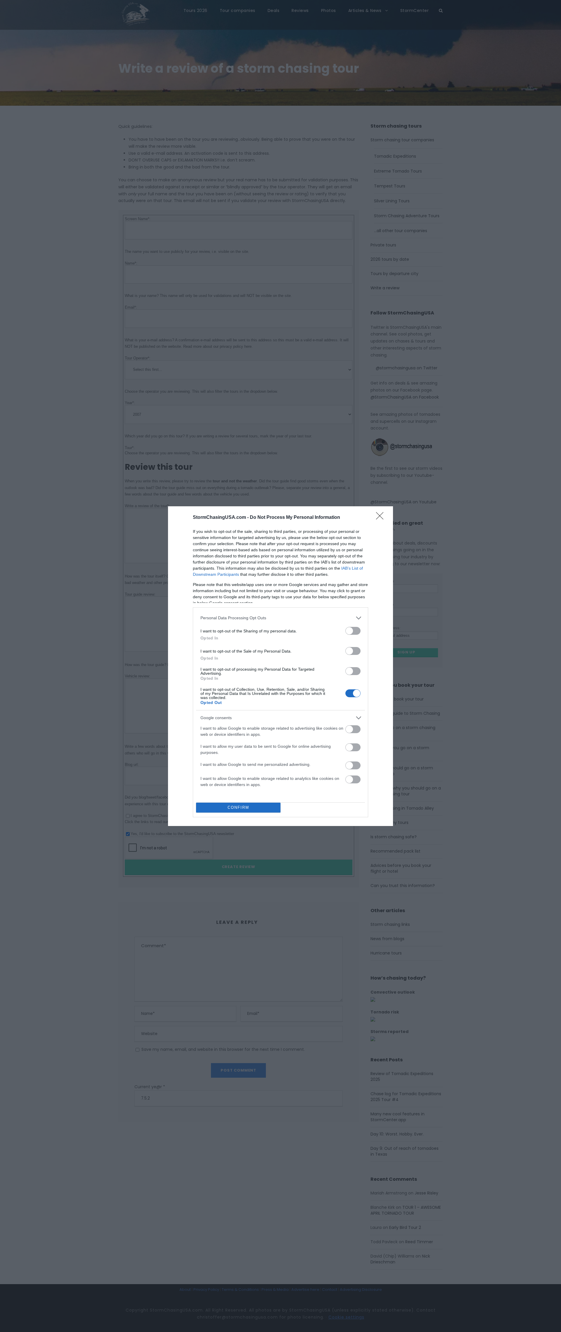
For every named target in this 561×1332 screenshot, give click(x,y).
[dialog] (280, 666)
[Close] (381, 517)
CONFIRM (238, 807)
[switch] (353, 631)
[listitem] (280, 618)
